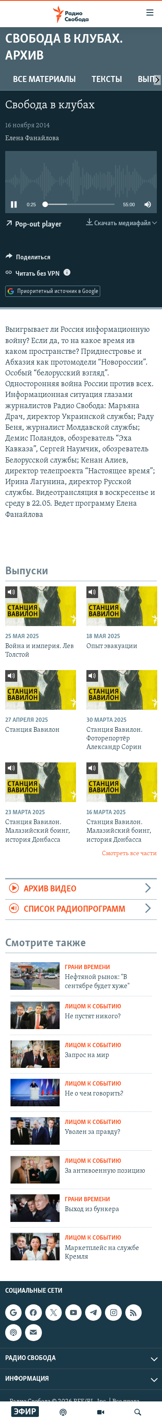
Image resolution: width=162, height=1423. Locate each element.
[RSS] (133, 1312)
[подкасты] (63, 1412)
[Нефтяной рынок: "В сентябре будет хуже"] (35, 976)
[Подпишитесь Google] (13, 1312)
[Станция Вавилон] (40, 690)
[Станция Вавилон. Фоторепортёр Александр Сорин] (121, 690)
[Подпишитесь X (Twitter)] (53, 1312)
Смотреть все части (129, 853)
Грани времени (87, 967)
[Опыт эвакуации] (121, 606)
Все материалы (44, 80)
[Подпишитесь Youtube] (73, 1312)
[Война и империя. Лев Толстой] (40, 606)
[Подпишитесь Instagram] (113, 1312)
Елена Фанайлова (32, 138)
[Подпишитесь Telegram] (93, 1312)
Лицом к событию (93, 1007)
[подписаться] (33, 1333)
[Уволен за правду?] (35, 1131)
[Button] (28, 259)
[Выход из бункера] (35, 1208)
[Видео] (101, 1412)
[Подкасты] (13, 1333)
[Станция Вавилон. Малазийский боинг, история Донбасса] (40, 782)
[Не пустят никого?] (35, 1015)
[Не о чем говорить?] (35, 1092)
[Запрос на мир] (35, 1054)
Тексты (107, 80)
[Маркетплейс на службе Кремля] (35, 1246)
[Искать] (138, 1412)
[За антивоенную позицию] (35, 1170)
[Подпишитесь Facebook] (33, 1312)
